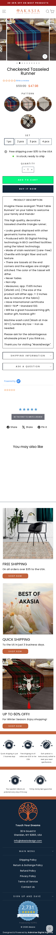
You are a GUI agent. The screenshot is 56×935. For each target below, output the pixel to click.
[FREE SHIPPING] (28, 534)
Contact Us (28, 887)
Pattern (28, 93)
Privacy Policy (28, 876)
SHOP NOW (15, 576)
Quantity (28, 163)
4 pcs (45, 141)
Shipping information (28, 355)
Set (28, 135)
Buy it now (28, 188)
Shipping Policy (28, 859)
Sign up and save (27, 896)
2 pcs (20, 141)
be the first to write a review (28, 417)
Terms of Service (28, 881)
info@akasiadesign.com (28, 840)
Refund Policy (28, 870)
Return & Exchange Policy (28, 865)
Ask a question (28, 366)
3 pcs (33, 141)
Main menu (27, 851)
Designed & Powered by (28, 932)
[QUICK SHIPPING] (28, 609)
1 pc (9, 141)
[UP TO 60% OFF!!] (28, 684)
